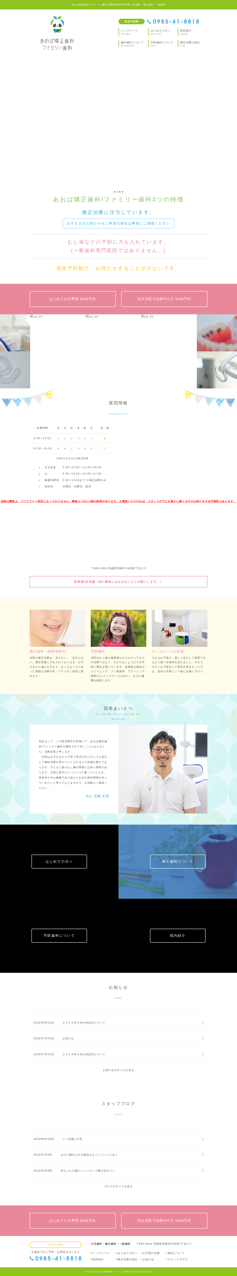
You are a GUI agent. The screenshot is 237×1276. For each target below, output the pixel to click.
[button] (6, 122)
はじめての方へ (59, 861)
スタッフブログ (178, 1259)
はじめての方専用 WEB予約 (72, 299)
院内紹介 (178, 935)
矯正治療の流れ (128, 1259)
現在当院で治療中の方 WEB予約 (164, 299)
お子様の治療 (151, 1253)
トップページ (101, 1253)
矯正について (176, 1253)
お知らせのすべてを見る (118, 1070)
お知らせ (148, 1259)
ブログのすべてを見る (118, 1186)
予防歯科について (59, 935)
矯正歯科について (177, 861)
